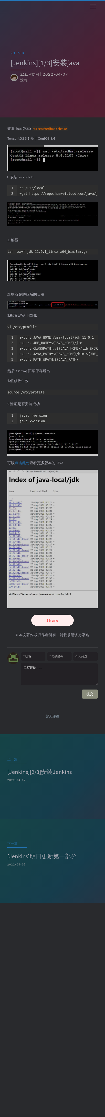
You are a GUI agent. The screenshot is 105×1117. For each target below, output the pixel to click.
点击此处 (22, 463)
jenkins (19, 52)
